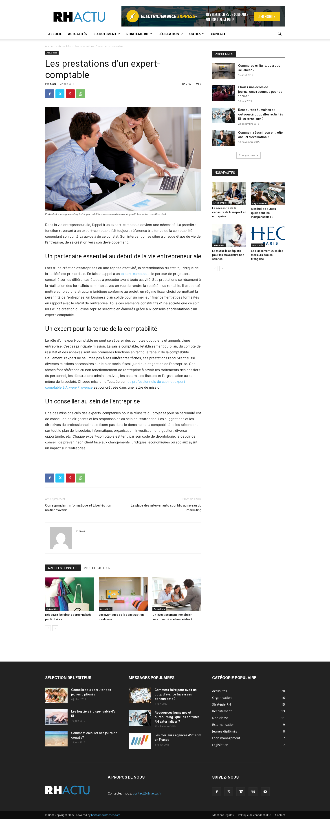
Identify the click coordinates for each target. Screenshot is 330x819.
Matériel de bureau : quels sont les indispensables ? (264, 213)
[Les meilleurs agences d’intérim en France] (140, 741)
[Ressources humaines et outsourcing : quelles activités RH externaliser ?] (223, 115)
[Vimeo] (240, 791)
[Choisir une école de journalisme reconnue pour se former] (223, 93)
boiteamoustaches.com (105, 815)
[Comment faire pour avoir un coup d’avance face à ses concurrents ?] (140, 695)
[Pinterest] (70, 93)
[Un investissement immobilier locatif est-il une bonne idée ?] (176, 594)
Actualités (77, 34)
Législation (168, 34)
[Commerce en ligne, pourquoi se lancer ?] (223, 71)
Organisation (259, 203)
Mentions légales (223, 815)
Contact (218, 34)
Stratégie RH (137, 34)
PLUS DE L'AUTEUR (97, 568)
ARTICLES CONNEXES (63, 568)
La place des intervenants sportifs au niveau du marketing (166, 507)
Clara (53, 83)
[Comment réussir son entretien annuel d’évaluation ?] (223, 138)
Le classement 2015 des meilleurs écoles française (267, 255)
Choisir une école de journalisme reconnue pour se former (260, 91)
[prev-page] (48, 628)
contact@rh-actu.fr (147, 793)
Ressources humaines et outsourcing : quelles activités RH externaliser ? (260, 114)
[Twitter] (59, 93)
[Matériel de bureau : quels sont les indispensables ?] (268, 193)
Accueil (55, 34)
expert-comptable (135, 274)
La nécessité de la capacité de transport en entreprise (229, 212)
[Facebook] (49, 93)
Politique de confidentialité (254, 815)
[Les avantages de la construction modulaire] (123, 594)
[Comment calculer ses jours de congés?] (56, 738)
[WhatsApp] (80, 93)
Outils (195, 34)
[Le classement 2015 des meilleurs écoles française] (268, 235)
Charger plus (247, 155)
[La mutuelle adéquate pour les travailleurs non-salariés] (229, 235)
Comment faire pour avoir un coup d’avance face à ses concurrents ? (176, 694)
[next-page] (55, 628)
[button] (279, 34)
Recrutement (104, 34)
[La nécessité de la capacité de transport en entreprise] (229, 193)
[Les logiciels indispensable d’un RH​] (56, 717)
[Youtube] (265, 791)
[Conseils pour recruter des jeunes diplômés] (56, 695)
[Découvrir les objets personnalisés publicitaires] (69, 594)
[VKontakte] (253, 791)
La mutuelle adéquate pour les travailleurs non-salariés (228, 255)
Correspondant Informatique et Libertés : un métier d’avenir (78, 507)
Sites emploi (220, 202)
